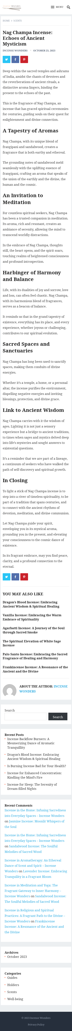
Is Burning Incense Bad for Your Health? (36, 766)
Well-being (15, 999)
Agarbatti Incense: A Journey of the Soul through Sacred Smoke (34, 630)
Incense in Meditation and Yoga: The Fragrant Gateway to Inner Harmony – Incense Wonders (33, 890)
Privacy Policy (36, 1024)
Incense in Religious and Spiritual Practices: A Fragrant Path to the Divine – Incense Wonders (35, 915)
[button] (57, 7)
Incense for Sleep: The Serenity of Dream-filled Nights (32, 786)
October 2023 (17, 957)
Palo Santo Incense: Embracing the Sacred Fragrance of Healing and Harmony (35, 656)
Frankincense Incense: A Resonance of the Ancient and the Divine (35, 669)
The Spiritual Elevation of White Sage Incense (32, 643)
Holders (13, 985)
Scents (17, 20)
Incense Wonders (15, 50)
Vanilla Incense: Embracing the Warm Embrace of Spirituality (32, 617)
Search (10, 710)
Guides (12, 978)
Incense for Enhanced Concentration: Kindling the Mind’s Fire (34, 775)
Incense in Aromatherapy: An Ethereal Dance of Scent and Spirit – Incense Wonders (33, 865)
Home (6, 20)
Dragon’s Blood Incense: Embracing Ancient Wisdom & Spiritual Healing (31, 604)
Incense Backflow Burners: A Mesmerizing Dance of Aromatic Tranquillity (31, 743)
